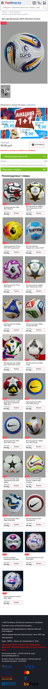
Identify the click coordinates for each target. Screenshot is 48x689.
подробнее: (31, 105)
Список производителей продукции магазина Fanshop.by (23, 165)
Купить (16, 213)
